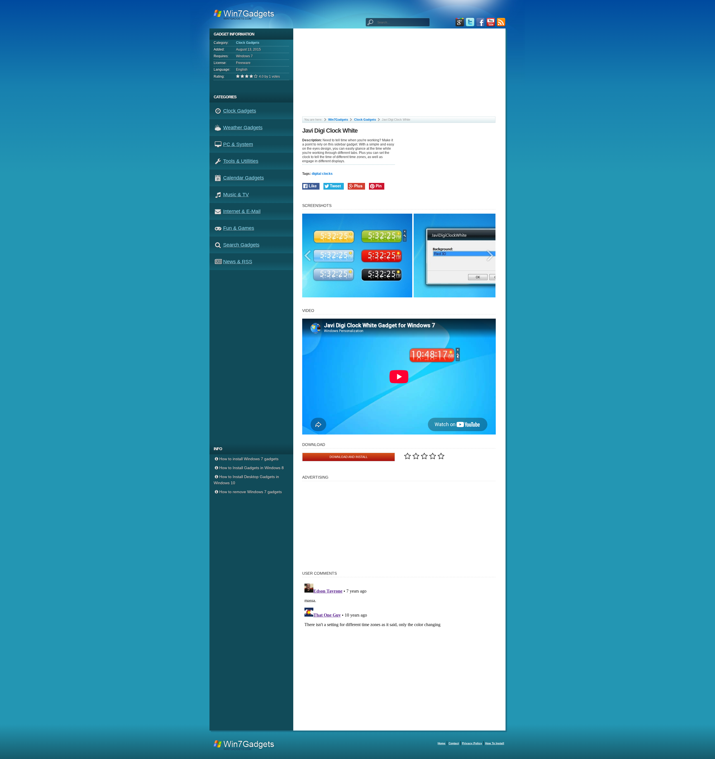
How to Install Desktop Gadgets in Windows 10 (246, 479)
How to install (494, 743)
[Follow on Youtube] (490, 22)
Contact (454, 743)
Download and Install (349, 457)
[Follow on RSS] (501, 22)
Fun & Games (238, 228)
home (441, 743)
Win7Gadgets (338, 119)
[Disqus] (399, 651)
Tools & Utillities (240, 161)
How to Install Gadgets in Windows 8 (251, 468)
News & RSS (237, 261)
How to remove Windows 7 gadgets (250, 492)
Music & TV (236, 194)
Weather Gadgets (243, 127)
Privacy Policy (472, 743)
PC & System (238, 144)
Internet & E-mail (242, 211)
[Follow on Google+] (459, 22)
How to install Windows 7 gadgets (248, 459)
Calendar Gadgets (243, 178)
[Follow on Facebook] (480, 22)
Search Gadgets (241, 245)
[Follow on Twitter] (470, 22)
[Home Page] (246, 14)
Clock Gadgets (247, 43)
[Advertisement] (253, 356)
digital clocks (322, 174)
